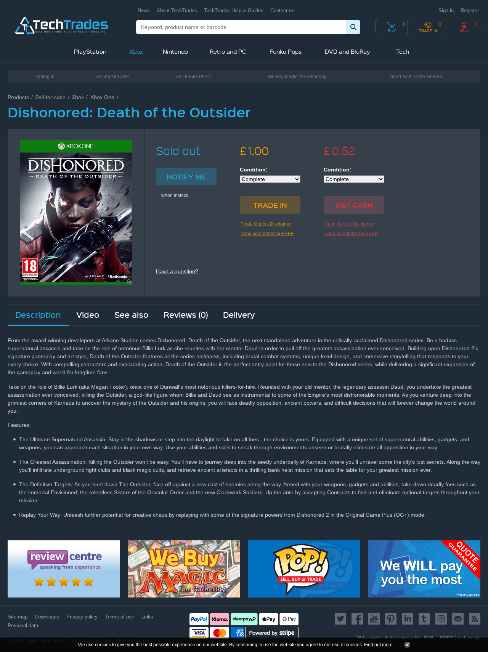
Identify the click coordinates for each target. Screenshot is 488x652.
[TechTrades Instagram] (441, 619)
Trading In (44, 76)
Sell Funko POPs (193, 76)
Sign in (446, 10)
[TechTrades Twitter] (342, 619)
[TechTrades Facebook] (357, 619)
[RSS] (473, 619)
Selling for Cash (112, 76)
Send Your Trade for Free (416, 76)
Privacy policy (82, 617)
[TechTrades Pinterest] (390, 619)
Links (147, 617)
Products (18, 97)
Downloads (47, 617)
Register (470, 10)
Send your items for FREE (267, 233)
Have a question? (177, 271)
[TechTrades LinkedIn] (407, 619)
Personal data (23, 625)
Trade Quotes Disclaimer (266, 224)
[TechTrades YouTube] (374, 619)
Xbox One (102, 97)
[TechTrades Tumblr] (424, 619)
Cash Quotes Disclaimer (349, 224)
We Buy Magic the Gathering (297, 76)
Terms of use (119, 617)
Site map (17, 617)
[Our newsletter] (457, 619)
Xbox (78, 97)
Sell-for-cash (50, 97)
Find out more (378, 644)
